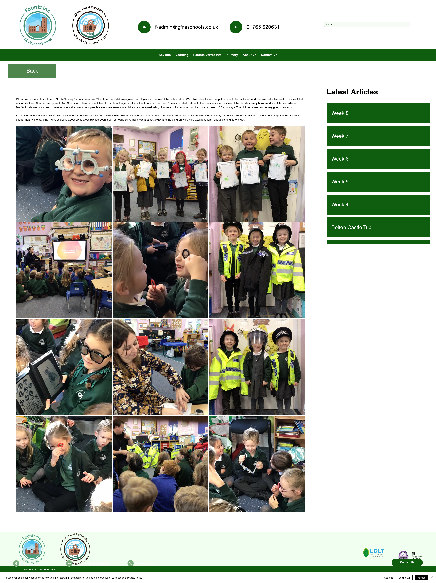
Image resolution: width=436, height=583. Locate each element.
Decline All (404, 577)
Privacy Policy (134, 577)
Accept (421, 577)
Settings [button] (388, 577)
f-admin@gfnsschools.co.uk (186, 27)
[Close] (432, 577)
